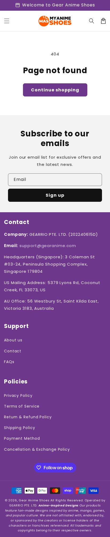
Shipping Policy (19, 427)
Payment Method (22, 438)
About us (13, 340)
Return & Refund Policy (28, 417)
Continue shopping (55, 90)
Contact (12, 351)
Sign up (55, 195)
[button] (7, 21)
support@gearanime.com (47, 245)
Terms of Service (22, 406)
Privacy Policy (18, 395)
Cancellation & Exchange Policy (37, 449)
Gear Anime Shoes (34, 500)
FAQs (9, 361)
